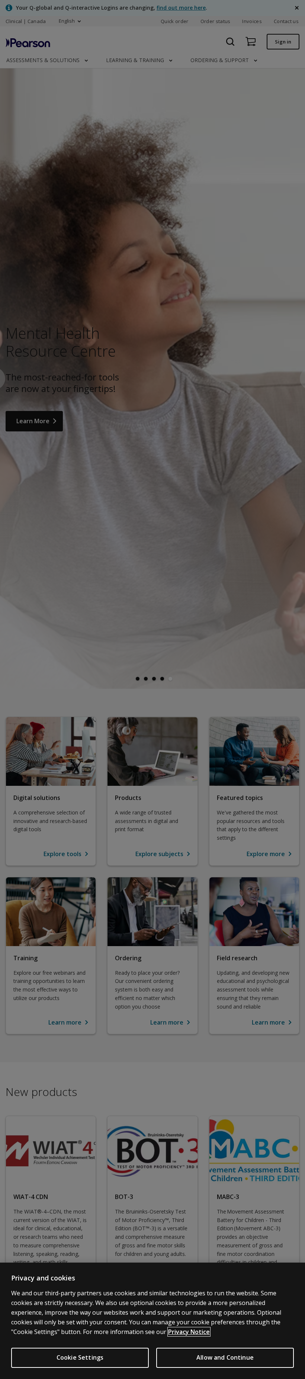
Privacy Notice (189, 1332)
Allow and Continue (225, 1357)
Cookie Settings (80, 1357)
